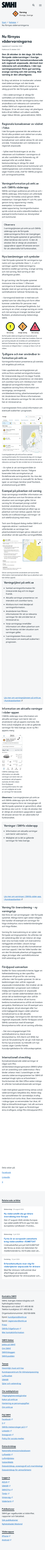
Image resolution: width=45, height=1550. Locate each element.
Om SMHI (6, 1348)
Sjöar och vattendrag (11, 1383)
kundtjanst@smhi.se (17, 1317)
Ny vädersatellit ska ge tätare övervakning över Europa (18, 1215)
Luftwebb (19, 1454)
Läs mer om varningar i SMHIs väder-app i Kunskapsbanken (23, 898)
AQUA (17, 1482)
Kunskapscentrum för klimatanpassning (20, 1372)
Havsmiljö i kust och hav (13, 1368)
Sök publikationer (10, 1520)
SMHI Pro (19, 1489)
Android (18, 1539)
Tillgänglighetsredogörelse (14, 1395)
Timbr (17, 1493)
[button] (33, 5)
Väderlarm (19, 1501)
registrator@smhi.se (17, 1321)
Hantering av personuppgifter (15, 1403)
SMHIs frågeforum (22, 1328)
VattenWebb (7, 1462)
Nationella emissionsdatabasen (16, 1450)
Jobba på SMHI (8, 1344)
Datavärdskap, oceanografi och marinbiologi (22, 1466)
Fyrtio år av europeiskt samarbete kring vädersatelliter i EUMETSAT (20, 1240)
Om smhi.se (7, 1407)
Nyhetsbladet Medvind (12, 1524)
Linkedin (18, 1430)
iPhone (18, 1536)
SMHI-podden (8, 1356)
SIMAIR (5, 1379)
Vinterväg (19, 1497)
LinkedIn (8, 1177)
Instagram (19, 1434)
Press (4, 1324)
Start (4, 22)
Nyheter (12, 22)
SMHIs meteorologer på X (22, 1427)
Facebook (8, 1172)
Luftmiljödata (8, 1458)
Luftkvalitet (7, 1375)
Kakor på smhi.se (10, 1399)
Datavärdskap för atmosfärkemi (16, 1470)
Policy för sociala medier (13, 1438)
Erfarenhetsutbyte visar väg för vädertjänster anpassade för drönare (22, 1265)
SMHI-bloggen (8, 1352)
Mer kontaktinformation (13, 1332)
